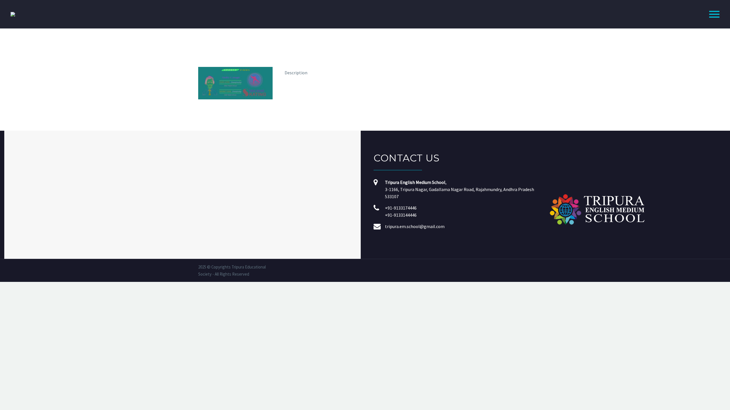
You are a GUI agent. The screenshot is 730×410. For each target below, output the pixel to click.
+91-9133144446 (401, 215)
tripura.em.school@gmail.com (415, 226)
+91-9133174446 (401, 208)
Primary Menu (714, 14)
